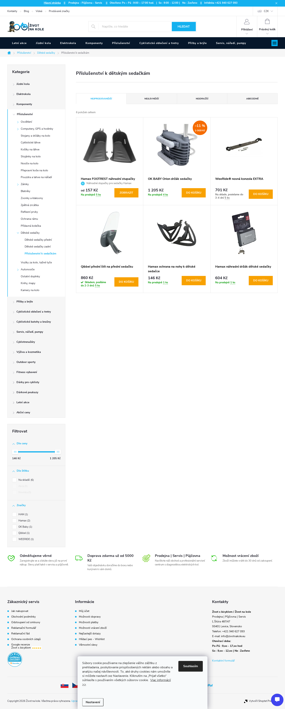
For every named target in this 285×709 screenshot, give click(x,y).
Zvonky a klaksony (32, 198)
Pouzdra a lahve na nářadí (36, 177)
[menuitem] (19, 43)
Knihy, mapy (28, 283)
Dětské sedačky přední (38, 240)
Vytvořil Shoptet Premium (263, 701)
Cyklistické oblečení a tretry (33, 312)
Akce (22, 486)
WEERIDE (25, 539)
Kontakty (12, 11)
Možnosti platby (88, 622)
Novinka (24, 492)
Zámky (25, 184)
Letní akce (22, 402)
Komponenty (24, 104)
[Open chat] (277, 700)
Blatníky (25, 191)
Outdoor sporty (25, 362)
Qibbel (23, 533)
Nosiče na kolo (29, 163)
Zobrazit (126, 193)
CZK (266, 11)
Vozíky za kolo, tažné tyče (36, 262)
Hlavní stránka (52, 3)
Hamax (23, 520)
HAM (22, 514)
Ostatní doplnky (30, 276)
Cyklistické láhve (30, 142)
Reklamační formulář (23, 628)
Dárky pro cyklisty (27, 382)
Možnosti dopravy (90, 616)
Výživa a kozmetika (28, 352)
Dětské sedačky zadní (38, 246)
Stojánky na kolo (31, 156)
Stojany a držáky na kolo (35, 136)
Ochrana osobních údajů (26, 639)
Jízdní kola (23, 84)
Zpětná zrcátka (30, 205)
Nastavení (93, 702)
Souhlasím (190, 666)
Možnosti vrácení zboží (93, 628)
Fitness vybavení (26, 372)
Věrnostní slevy (88, 644)
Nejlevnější (151, 98)
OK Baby (24, 527)
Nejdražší (202, 98)
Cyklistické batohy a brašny (33, 322)
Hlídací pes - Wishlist (92, 639)
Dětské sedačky (30, 233)
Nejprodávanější (101, 98)
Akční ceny (23, 412)
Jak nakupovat (19, 611)
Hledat (184, 26)
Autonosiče (28, 269)
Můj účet (84, 611)
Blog (26, 11)
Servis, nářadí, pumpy (29, 332)
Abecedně (252, 98)
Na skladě (25, 480)
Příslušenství (25, 114)
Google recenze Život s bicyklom (21, 646)
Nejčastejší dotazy (90, 633)
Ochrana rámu (29, 219)
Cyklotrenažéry (25, 342)
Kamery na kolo (30, 290)
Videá (39, 11)
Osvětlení (26, 122)
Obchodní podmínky (23, 616)
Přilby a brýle (24, 301)
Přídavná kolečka (31, 226)
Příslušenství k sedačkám (40, 253)
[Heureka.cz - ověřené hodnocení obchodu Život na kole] (14, 659)
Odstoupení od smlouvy (25, 622)
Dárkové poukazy (27, 392)
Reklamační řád (20, 633)
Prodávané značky (59, 11)
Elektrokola (23, 94)
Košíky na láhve (30, 149)
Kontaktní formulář (223, 660)
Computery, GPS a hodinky (37, 129)
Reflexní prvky (29, 212)
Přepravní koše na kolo (34, 170)
